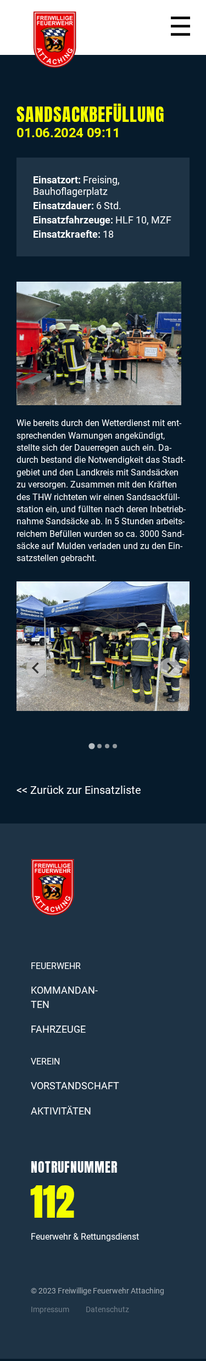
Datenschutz (107, 1309)
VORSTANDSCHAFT (75, 1085)
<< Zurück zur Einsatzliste (78, 790)
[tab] (91, 746)
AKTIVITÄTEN (61, 1111)
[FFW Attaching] (63, 40)
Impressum (50, 1309)
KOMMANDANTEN (64, 997)
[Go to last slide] (36, 667)
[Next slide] (170, 667)
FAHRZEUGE (58, 1029)
